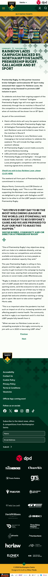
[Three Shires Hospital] (35, 526)
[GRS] (35, 478)
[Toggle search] (45, 8)
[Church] (35, 468)
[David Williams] (13, 516)
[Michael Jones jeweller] (13, 505)
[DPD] (24, 458)
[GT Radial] (35, 505)
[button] (22, 2)
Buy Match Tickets (24, 14)
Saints (22, 2)
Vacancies (7, 392)
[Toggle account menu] (40, 8)
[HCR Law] (13, 545)
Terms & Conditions (11, 388)
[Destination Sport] (13, 526)
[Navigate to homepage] (11, 6)
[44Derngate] (35, 556)
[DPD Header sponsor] (42, 2)
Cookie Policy (9, 380)
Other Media (32, 570)
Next (24, 338)
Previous (24, 334)
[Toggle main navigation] (3, 8)
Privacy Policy (9, 384)
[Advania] (13, 535)
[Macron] (13, 492)
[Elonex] (13, 556)
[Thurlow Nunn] (35, 535)
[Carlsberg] (35, 491)
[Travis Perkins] (13, 478)
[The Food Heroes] (13, 467)
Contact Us (8, 376)
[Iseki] (35, 516)
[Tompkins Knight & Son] (35, 545)
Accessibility (8, 372)
